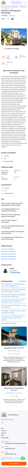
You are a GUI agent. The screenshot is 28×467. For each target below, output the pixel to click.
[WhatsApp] (23, 458)
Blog (2, 428)
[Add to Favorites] (12, 19)
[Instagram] (3, 422)
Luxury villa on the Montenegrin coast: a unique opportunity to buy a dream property (12, 318)
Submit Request (16, 2)
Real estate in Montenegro (8, 323)
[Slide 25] (19, 49)
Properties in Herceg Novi (8, 251)
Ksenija (12, 268)
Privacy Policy (5, 437)
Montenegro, (13, 351)
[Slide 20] (10, 49)
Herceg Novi (18, 393)
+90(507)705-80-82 (10, 448)
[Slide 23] (15, 49)
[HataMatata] (4, 415)
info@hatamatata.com (10, 454)
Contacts (3, 430)
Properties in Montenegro (8, 256)
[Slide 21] (12, 49)
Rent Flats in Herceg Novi (8, 259)
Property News (7, 281)
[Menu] (25, 2)
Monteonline (13, 271)
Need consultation (14, 463)
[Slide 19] (8, 49)
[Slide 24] (17, 49)
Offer (2, 435)
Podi (18, 351)
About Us (3, 433)
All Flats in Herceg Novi (8, 249)
